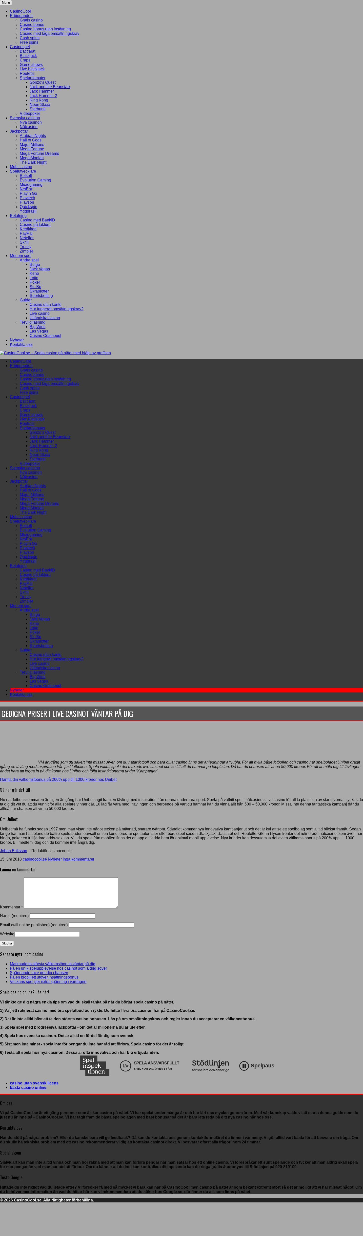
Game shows (31, 64)
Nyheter (17, 340)
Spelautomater (32, 78)
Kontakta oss (21, 344)
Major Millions (32, 144)
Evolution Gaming (35, 180)
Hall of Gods (30, 140)
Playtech (27, 198)
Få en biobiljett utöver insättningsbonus (44, 977)
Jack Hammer (42, 91)
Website (7, 934)
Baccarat (27, 51)
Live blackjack (32, 69)
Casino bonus (32, 24)
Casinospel (20, 47)
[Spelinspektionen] (94, 1065)
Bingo (35, 264)
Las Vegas (39, 331)
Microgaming (31, 184)
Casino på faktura (35, 224)
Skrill (24, 242)
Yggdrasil (28, 211)
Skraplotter (39, 291)
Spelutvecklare (23, 171)
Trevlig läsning (32, 322)
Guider (26, 300)
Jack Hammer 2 (43, 96)
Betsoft (26, 176)
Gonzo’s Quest (43, 82)
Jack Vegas (40, 269)
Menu (6, 2)
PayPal (26, 233)
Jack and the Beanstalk (50, 87)
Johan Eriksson (13, 851)
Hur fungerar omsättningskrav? (56, 309)
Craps (25, 60)
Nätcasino (29, 127)
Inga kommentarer (78, 859)
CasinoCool (20, 11)
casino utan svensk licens (34, 1083)
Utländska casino (45, 318)
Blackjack (28, 56)
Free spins (29, 42)
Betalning (18, 216)
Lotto (34, 278)
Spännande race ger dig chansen (39, 973)
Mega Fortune (32, 149)
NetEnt (26, 189)
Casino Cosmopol (45, 336)
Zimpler (26, 251)
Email (34, 925)
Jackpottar (19, 131)
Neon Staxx (40, 104)
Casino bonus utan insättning (45, 29)
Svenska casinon (25, 118)
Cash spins (30, 38)
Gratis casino (31, 20)
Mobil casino (21, 167)
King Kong (39, 100)
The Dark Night (33, 162)
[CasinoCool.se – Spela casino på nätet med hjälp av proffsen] (55, 353)
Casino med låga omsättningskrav (49, 33)
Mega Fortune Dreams (39, 153)
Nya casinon (31, 122)
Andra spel (29, 260)
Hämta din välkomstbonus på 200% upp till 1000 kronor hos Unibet (58, 779)
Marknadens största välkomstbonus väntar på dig (52, 964)
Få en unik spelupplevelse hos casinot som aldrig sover (58, 968)
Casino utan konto (45, 304)
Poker (35, 282)
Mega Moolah (32, 158)
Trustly (25, 247)
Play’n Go (28, 193)
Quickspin (28, 207)
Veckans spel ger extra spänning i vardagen (48, 982)
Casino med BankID (37, 220)
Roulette (27, 73)
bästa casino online (28, 1087)
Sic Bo (35, 287)
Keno (34, 273)
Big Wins (37, 327)
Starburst (37, 109)
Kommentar (11, 907)
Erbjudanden (21, 16)
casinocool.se (35, 859)
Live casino (40, 313)
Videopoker (30, 113)
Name (15, 916)
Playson (27, 202)
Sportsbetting (41, 296)
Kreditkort (28, 229)
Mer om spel (20, 256)
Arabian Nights (33, 136)
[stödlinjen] (210, 1066)
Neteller (27, 238)
